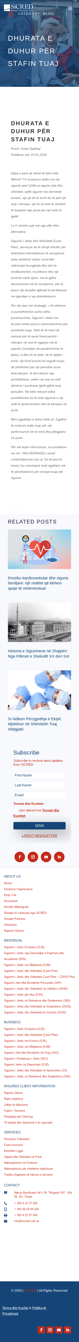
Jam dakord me (36, 813)
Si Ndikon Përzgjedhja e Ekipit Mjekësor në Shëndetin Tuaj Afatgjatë (34, 724)
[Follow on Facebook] (19, 857)
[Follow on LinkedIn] (59, 857)
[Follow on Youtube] (46, 857)
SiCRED (30, 1290)
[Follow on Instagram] (33, 857)
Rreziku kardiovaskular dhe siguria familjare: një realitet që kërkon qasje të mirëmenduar (38, 583)
